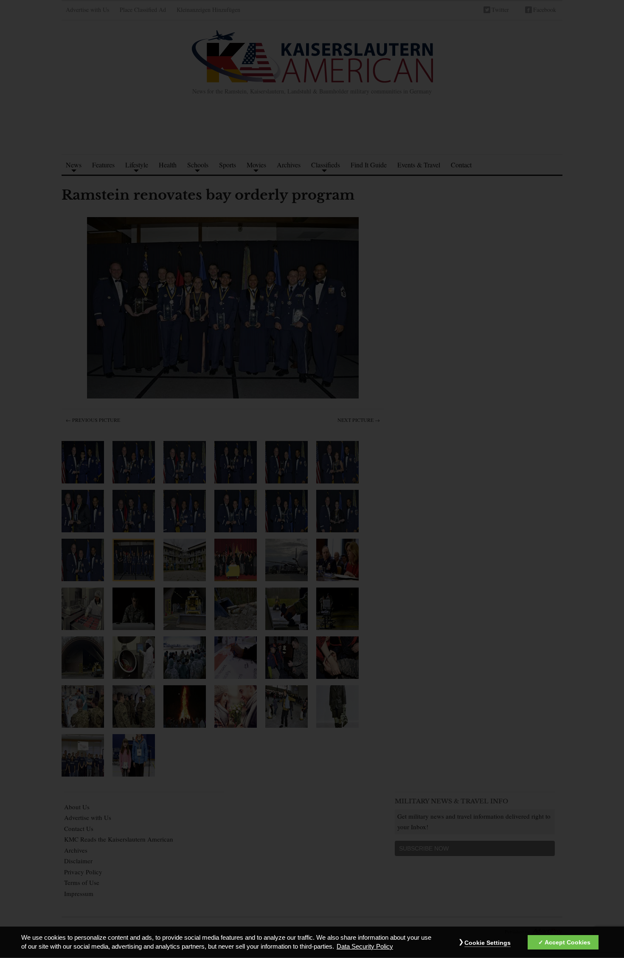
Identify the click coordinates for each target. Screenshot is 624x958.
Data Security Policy (365, 947)
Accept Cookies (567, 942)
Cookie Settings (487, 943)
